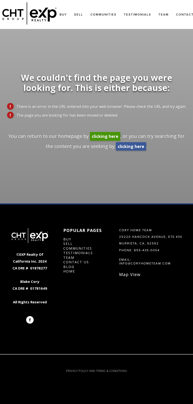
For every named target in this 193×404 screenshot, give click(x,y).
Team (163, 14)
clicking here (105, 136)
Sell (78, 14)
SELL (68, 243)
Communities (103, 14)
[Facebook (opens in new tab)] (30, 320)
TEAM (68, 257)
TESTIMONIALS (78, 253)
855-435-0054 (147, 250)
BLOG (68, 266)
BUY (67, 239)
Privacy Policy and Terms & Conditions (96, 371)
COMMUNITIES (77, 248)
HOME (69, 271)
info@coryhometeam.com (145, 263)
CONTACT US (76, 262)
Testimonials (137, 14)
